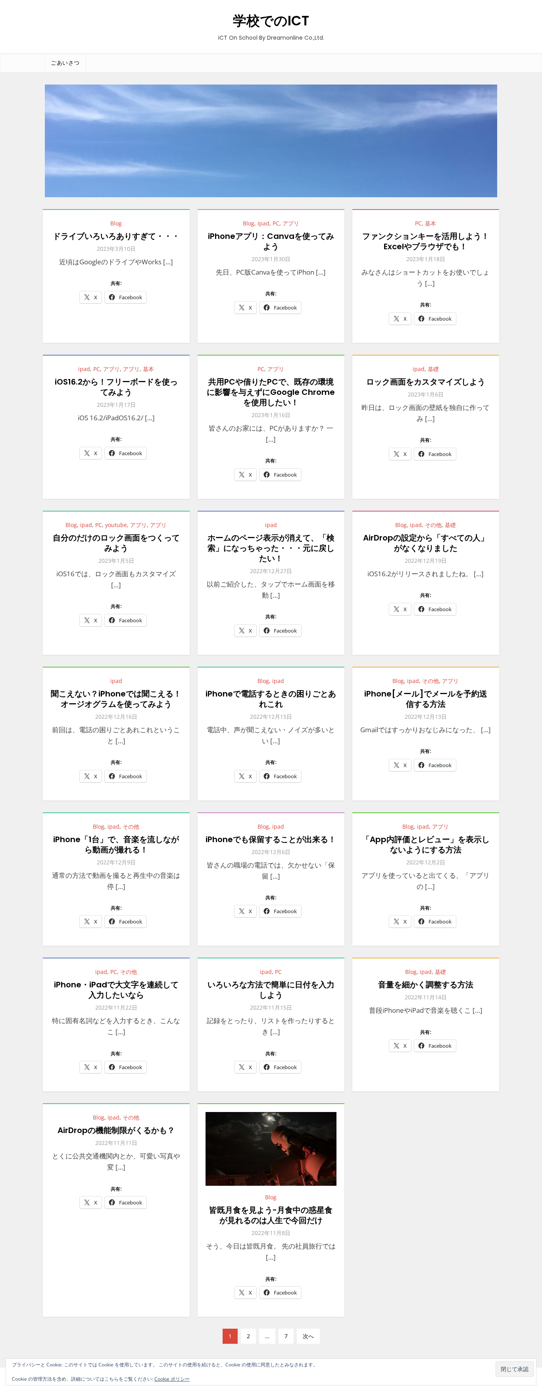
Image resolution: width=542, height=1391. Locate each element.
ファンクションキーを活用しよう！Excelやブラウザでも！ (425, 241)
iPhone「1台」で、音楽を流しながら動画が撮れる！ (116, 844)
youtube (116, 525)
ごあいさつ (65, 63)
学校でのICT (271, 20)
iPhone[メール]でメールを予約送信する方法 (425, 699)
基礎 (433, 369)
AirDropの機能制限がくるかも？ (116, 1130)
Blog (116, 223)
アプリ (291, 223)
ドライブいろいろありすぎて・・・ (116, 236)
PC (276, 223)
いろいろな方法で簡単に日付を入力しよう (271, 989)
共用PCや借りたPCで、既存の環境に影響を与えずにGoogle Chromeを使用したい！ (271, 392)
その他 (433, 525)
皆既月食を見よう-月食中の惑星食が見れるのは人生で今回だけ (271, 1215)
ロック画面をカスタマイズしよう (425, 381)
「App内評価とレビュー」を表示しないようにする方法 (426, 844)
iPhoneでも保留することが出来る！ (271, 839)
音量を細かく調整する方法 (425, 984)
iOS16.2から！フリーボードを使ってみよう (116, 387)
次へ (308, 1336)
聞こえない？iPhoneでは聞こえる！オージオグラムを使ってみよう (116, 699)
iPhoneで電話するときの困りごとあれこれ (271, 699)
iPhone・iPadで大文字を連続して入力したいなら (116, 989)
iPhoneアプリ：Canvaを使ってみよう (271, 241)
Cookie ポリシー (172, 1379)
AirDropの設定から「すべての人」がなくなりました (425, 543)
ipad (263, 223)
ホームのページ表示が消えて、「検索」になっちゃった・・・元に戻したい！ (271, 548)
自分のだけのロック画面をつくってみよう (116, 543)
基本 (430, 223)
